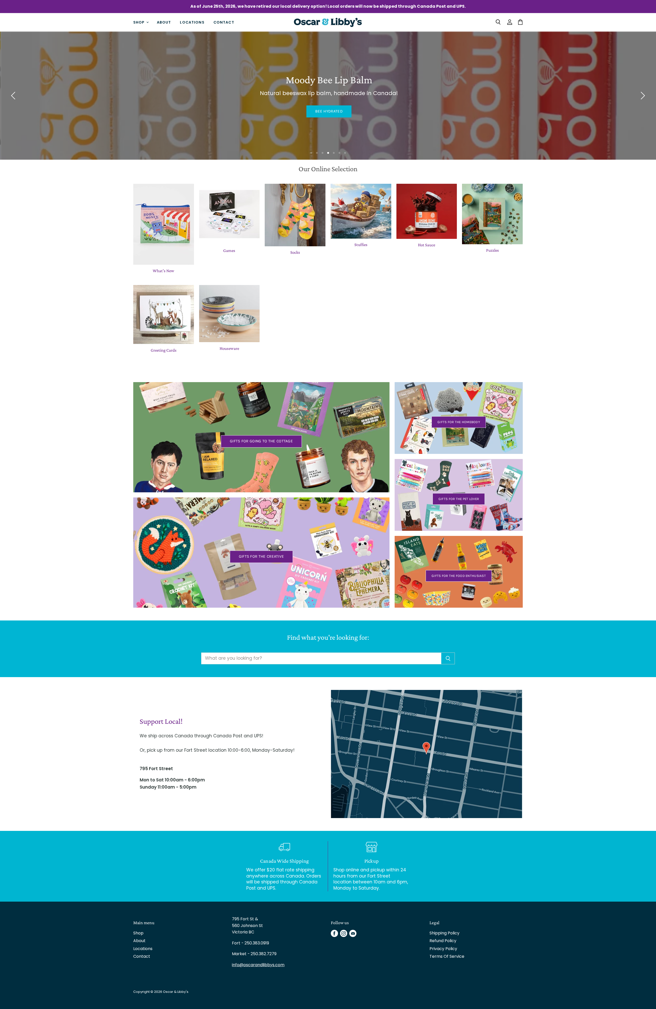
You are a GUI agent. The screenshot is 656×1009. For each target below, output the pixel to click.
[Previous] (14, 95)
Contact (223, 22)
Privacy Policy (443, 949)
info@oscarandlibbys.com (258, 965)
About (164, 22)
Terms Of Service (446, 956)
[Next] (642, 95)
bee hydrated (328, 111)
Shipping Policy (444, 933)
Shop (139, 22)
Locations (192, 22)
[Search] (448, 658)
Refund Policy (442, 941)
